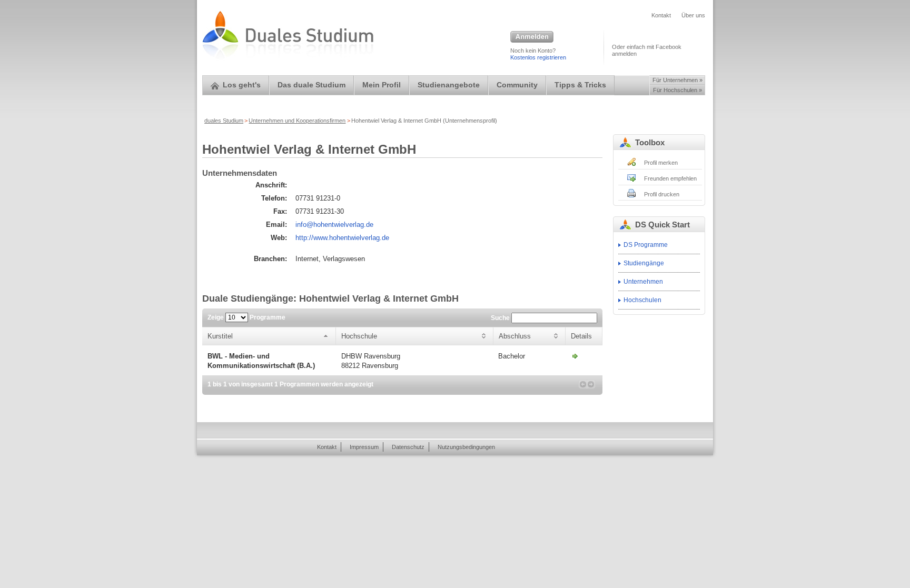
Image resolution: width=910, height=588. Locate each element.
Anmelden (531, 37)
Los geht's (242, 85)
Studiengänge (644, 263)
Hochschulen (642, 300)
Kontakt (661, 15)
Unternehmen (643, 281)
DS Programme (646, 244)
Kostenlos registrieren (538, 57)
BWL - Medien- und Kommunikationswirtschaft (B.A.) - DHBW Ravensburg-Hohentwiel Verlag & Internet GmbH (575, 356)
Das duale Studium (311, 85)
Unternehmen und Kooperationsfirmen (297, 120)
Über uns (693, 15)
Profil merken (661, 163)
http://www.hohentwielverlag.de (342, 238)
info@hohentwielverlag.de (334, 224)
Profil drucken (661, 194)
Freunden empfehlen (670, 178)
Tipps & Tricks (580, 85)
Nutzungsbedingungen (466, 447)
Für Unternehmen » (677, 80)
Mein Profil (381, 85)
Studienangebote (449, 85)
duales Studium (223, 120)
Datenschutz (408, 447)
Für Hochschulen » (677, 90)
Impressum (364, 447)
